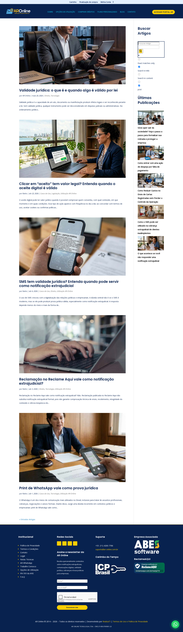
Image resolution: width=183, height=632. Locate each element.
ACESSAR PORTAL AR (163, 12)
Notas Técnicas (27, 559)
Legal (22, 556)
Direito (47, 95)
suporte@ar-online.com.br (107, 549)
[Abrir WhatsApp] (175, 624)
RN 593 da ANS (27, 573)
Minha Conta (106, 2)
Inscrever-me (72, 607)
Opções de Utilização (65, 12)
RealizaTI (107, 621)
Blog (122, 12)
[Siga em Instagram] (59, 543)
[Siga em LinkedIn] (70, 543)
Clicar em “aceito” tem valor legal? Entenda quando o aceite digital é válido (67, 185)
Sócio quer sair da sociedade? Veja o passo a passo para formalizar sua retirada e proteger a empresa (150, 135)
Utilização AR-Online (68, 193)
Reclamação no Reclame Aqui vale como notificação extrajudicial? (66, 381)
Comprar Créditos (86, 12)
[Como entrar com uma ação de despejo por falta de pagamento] (151, 153)
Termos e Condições (29, 549)
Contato (131, 12)
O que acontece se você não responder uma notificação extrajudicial (149, 257)
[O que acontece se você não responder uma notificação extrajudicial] (151, 243)
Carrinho (72, 2)
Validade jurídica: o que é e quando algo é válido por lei (68, 90)
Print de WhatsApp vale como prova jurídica (58, 488)
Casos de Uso (45, 193)
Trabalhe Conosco (28, 566)
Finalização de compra (88, 2)
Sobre (50, 12)
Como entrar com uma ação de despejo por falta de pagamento (150, 167)
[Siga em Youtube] (75, 543)
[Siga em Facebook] (64, 543)
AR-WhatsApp (26, 563)
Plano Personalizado (107, 12)
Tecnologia (55, 95)
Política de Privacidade (30, 545)
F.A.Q (22, 577)
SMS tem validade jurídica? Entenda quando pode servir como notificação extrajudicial (69, 283)
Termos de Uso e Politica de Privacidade (130, 621)
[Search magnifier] (140, 51)
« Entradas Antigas (27, 519)
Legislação (55, 193)
